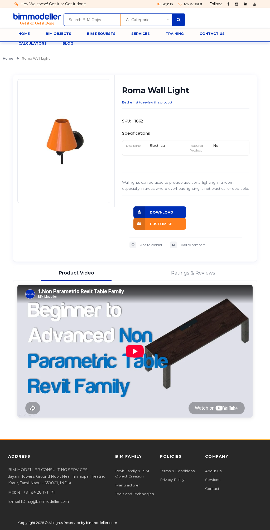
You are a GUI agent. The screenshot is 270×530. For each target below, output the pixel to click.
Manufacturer (127, 485)
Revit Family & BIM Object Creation (132, 473)
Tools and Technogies (134, 494)
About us (213, 471)
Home (8, 58)
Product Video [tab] (76, 273)
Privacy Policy (172, 479)
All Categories (138, 19)
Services (212, 479)
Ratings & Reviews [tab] (193, 273)
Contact (212, 488)
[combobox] (92, 20)
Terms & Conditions (177, 471)
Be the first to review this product (147, 102)
